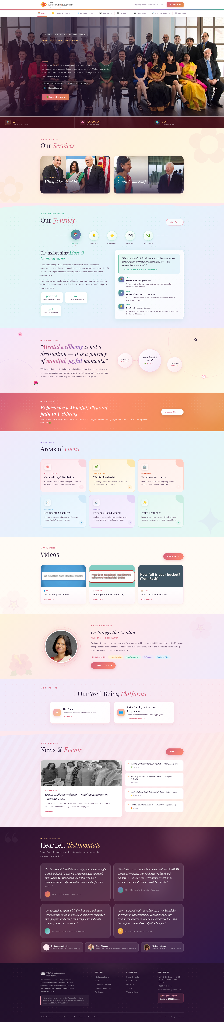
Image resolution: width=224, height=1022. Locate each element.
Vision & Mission (132, 992)
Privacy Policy (170, 1017)
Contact (181, 1017)
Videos (129, 988)
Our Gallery (130, 984)
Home (160, 1017)
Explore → (48, 189)
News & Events (132, 981)
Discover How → (172, 412)
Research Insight (132, 977)
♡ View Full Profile (103, 665)
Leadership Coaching (103, 984)
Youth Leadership (101, 981)
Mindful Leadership (102, 977)
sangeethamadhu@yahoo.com (169, 990)
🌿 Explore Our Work (55, 97)
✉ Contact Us (175, 4)
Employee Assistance (103, 988)
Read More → (49, 599)
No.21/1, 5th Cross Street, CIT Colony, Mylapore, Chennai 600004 (169, 979)
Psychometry (99, 992)
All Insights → (173, 556)
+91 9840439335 (165, 986)
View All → (175, 222)
